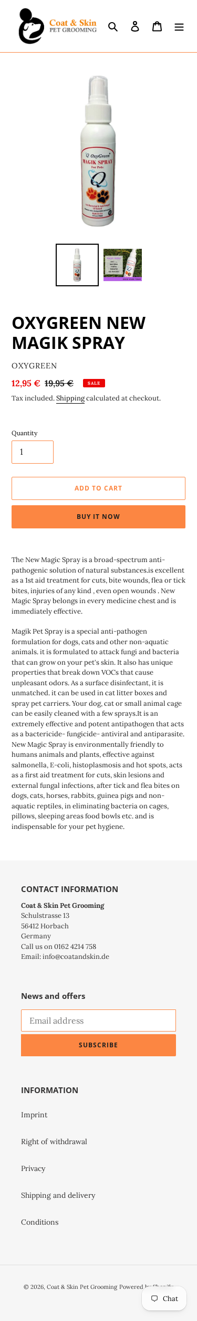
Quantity (24, 433)
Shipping (70, 398)
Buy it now (98, 516)
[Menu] (179, 26)
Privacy (33, 1168)
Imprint (34, 1114)
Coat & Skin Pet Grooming (82, 1286)
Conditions (39, 1222)
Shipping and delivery (58, 1195)
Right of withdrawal (54, 1141)
